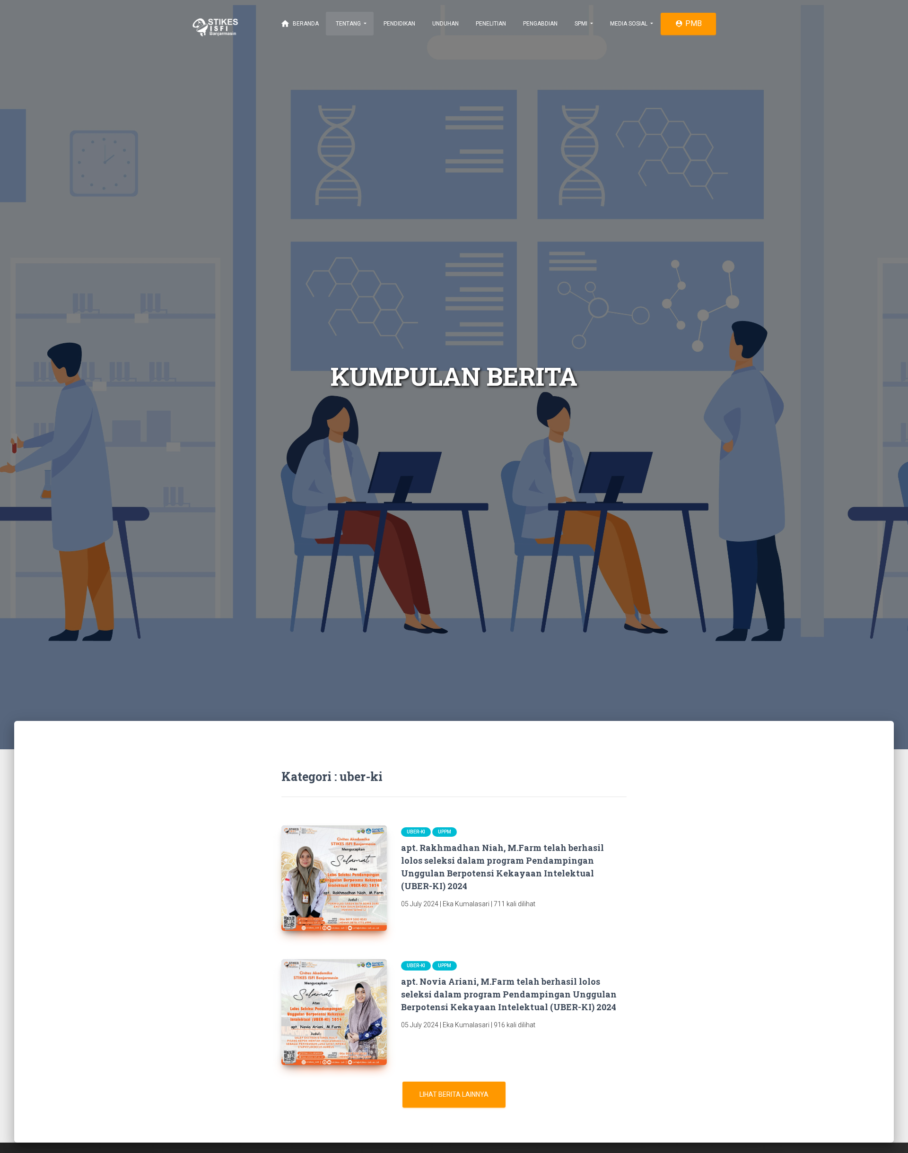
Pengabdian (540, 23)
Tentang (348, 23)
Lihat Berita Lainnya (454, 1094)
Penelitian (490, 23)
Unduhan (445, 23)
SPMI (581, 23)
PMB (688, 23)
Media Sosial (629, 23)
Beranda (299, 23)
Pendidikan (398, 23)
